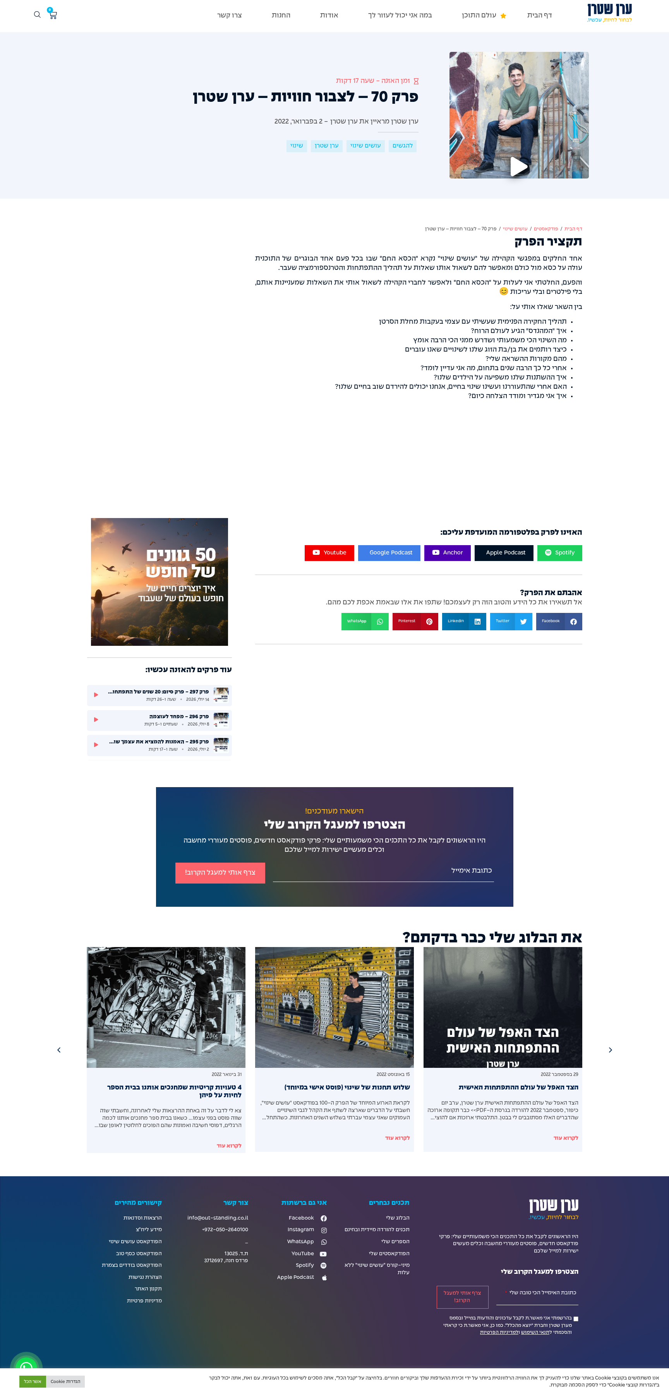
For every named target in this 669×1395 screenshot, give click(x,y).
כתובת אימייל (471, 871)
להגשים (403, 146)
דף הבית (573, 229)
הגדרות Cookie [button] (65, 1382)
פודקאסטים (546, 229)
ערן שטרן (327, 146)
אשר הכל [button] (32, 1382)
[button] (479, 16)
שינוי (296, 146)
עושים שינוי (365, 146)
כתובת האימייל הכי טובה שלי (542, 1292)
